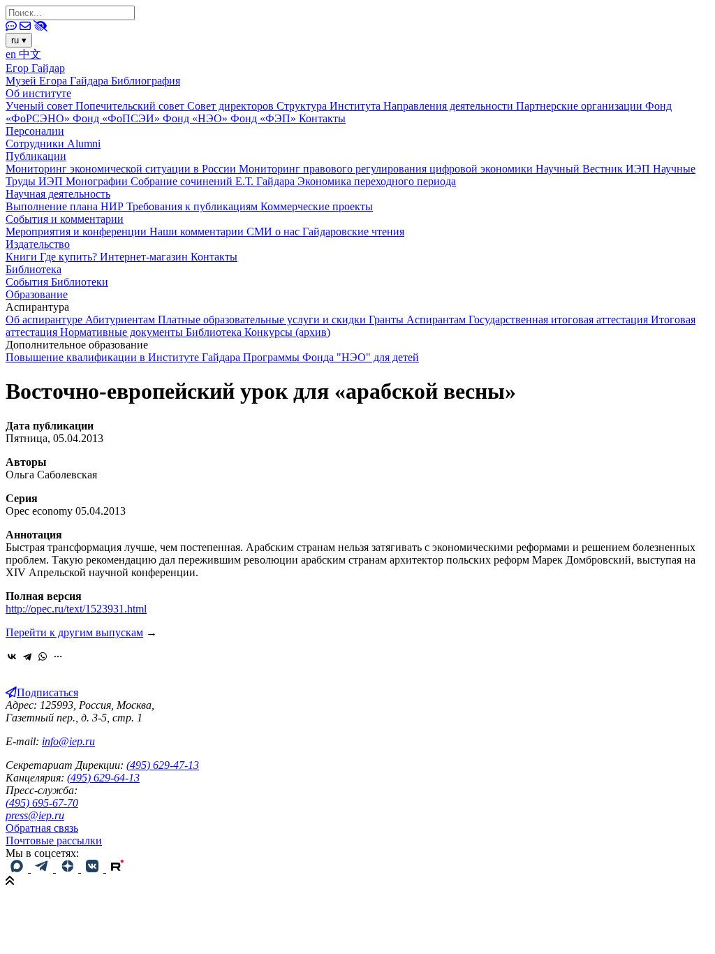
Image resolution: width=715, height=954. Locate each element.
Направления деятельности (449, 106)
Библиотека (33, 269)
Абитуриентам (121, 319)
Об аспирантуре (45, 319)
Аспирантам (437, 319)
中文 (30, 54)
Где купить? (70, 257)
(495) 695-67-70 (42, 803)
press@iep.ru (35, 815)
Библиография (145, 81)
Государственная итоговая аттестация (560, 319)
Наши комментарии (197, 231)
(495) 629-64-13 (103, 778)
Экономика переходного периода (376, 181)
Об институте (38, 93)
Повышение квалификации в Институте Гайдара (124, 357)
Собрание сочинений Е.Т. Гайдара (214, 181)
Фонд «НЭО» (196, 118)
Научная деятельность (58, 194)
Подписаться (47, 692)
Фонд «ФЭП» (264, 118)
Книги (23, 257)
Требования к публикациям (193, 206)
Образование (37, 294)
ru (19, 40)
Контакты (322, 118)
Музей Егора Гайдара (58, 81)
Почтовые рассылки (54, 840)
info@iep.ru (68, 741)
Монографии (98, 181)
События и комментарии (65, 219)
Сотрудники (36, 143)
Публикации (36, 156)
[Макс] (18, 868)
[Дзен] (68, 868)
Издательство (38, 244)
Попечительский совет (131, 106)
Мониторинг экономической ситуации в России (122, 169)
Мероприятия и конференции (77, 231)
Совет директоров (232, 106)
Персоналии (35, 131)
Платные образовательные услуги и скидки (263, 319)
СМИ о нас (274, 231)
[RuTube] (117, 868)
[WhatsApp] (42, 656)
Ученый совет (40, 106)
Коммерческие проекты (316, 206)
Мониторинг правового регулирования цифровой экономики (387, 169)
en (12, 54)
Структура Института (330, 106)
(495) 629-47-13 (162, 765)
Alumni (84, 143)
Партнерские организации (580, 106)
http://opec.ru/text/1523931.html (76, 609)
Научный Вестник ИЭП (594, 169)
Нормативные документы (123, 332)
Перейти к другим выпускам (74, 632)
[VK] (93, 868)
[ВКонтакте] (12, 656)
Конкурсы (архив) (287, 332)
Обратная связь (42, 828)
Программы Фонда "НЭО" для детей (331, 357)
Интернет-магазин (145, 257)
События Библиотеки (57, 282)
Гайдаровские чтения (353, 231)
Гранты (387, 319)
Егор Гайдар (35, 68)
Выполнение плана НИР (66, 206)
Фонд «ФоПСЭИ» (118, 118)
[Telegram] (27, 656)
